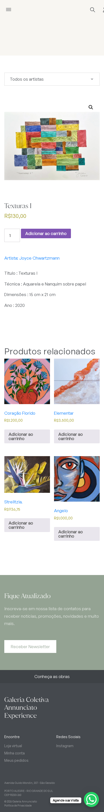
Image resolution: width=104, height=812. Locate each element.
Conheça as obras (52, 676)
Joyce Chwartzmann (39, 258)
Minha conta (14, 753)
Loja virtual (13, 745)
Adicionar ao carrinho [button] (21, 436)
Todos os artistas (27, 79)
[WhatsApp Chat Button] (91, 799)
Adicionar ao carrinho (46, 233)
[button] (90, 107)
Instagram (64, 745)
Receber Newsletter (30, 646)
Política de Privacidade (18, 805)
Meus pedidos (16, 760)
